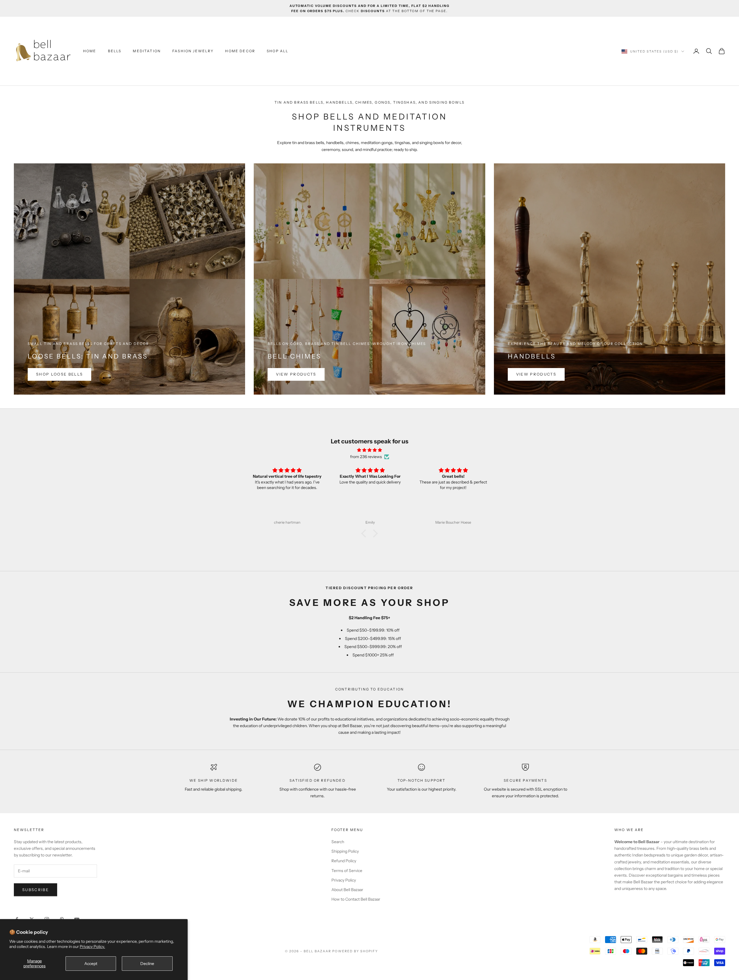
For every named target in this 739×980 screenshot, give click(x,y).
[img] (369, 450)
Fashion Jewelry (193, 51)
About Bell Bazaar (347, 889)
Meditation (147, 51)
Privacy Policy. (92, 946)
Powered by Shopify (355, 951)
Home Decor (240, 51)
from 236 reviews (366, 456)
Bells (115, 51)
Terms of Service (346, 870)
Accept (90, 963)
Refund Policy (343, 860)
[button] (365, 533)
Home (89, 51)
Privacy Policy (343, 880)
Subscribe (35, 889)
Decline (147, 963)
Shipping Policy (345, 851)
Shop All (277, 51)
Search (337, 841)
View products (296, 374)
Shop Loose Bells (59, 374)
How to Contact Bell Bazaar (355, 899)
